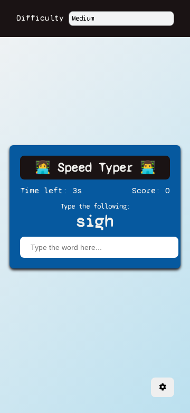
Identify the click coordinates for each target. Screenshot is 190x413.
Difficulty (40, 18)
